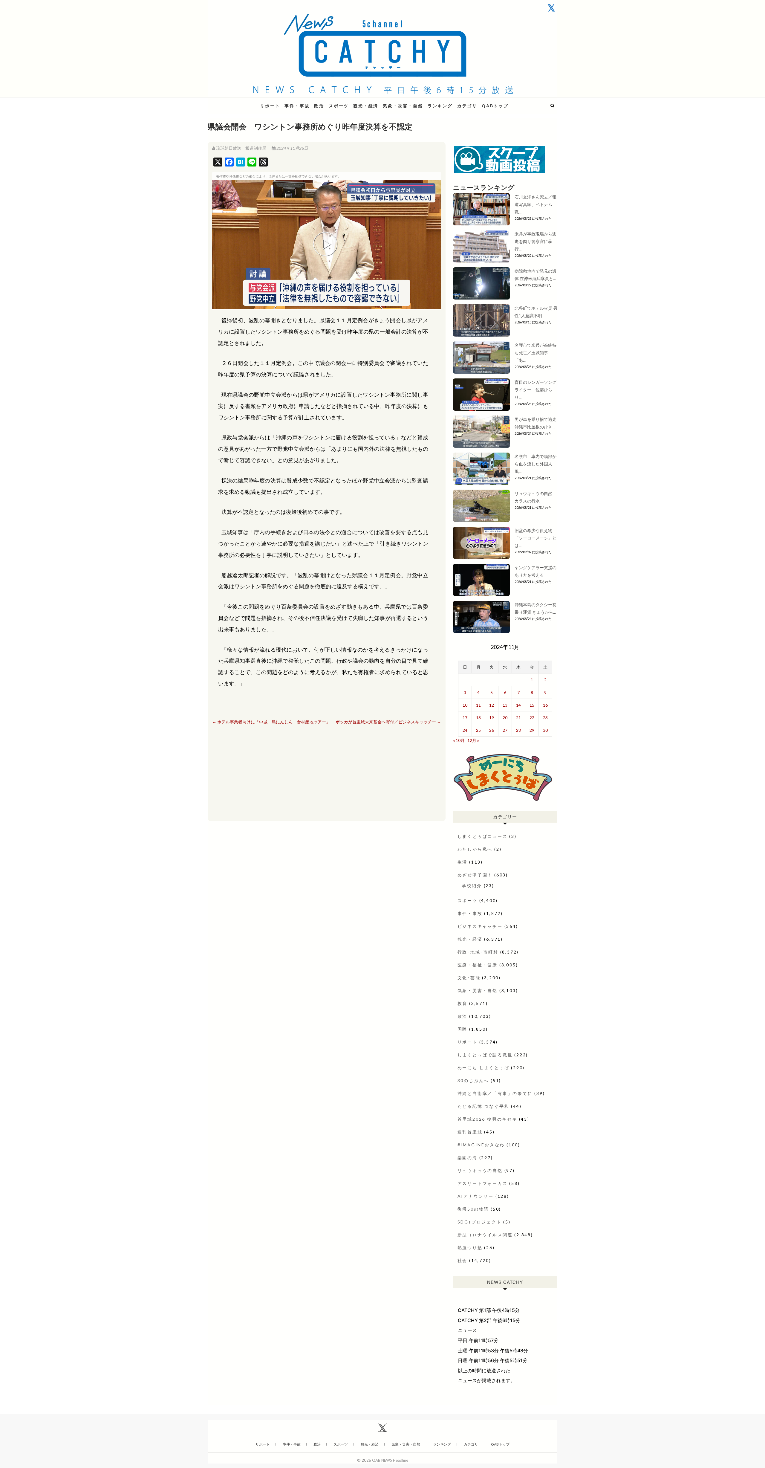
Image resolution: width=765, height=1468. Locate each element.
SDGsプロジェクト (480, 1221)
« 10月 (459, 740)
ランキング (440, 105)
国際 (463, 1029)
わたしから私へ (475, 849)
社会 (463, 1260)
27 (505, 730)
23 (545, 717)
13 (505, 705)
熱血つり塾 (470, 1247)
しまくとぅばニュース (483, 836)
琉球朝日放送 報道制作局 (241, 148)
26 (491, 730)
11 (478, 705)
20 (505, 717)
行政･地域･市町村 (478, 951)
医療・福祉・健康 (478, 964)
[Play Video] (326, 245)
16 (545, 705)
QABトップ (495, 105)
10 (465, 705)
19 (491, 717)
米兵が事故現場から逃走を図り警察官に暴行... (535, 241)
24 (465, 730)
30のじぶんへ (473, 1080)
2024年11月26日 (292, 148)
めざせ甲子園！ (475, 874)
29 (532, 730)
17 (465, 717)
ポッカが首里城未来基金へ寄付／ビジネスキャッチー (388, 721)
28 (518, 730)
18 (478, 717)
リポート (270, 105)
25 (478, 730)
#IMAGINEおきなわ (481, 1144)
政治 (319, 105)
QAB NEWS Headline (239, 102)
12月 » (473, 740)
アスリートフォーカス (483, 1183)
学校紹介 (472, 885)
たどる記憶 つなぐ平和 (484, 1106)
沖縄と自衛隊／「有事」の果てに (495, 1093)
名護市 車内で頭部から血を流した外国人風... (535, 464)
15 (532, 705)
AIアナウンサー (476, 1196)
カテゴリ (467, 105)
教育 (463, 1003)
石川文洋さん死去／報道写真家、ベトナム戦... (535, 204)
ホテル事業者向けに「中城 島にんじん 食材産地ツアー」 (271, 721)
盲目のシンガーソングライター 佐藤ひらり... (535, 390)
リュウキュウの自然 (480, 1170)
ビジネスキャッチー (480, 926)
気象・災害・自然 (403, 105)
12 (491, 705)
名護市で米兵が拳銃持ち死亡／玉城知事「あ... (535, 353)
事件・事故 (297, 105)
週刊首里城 (470, 1131)
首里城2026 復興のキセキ (487, 1119)
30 (545, 730)
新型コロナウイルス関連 (485, 1234)
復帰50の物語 (473, 1209)
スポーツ (339, 105)
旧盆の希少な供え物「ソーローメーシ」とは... (535, 538)
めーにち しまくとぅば (484, 1067)
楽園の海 (468, 1157)
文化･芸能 (469, 977)
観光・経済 (365, 105)
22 (532, 717)
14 (518, 705)
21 (518, 717)
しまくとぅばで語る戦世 (485, 1054)
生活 (463, 861)
